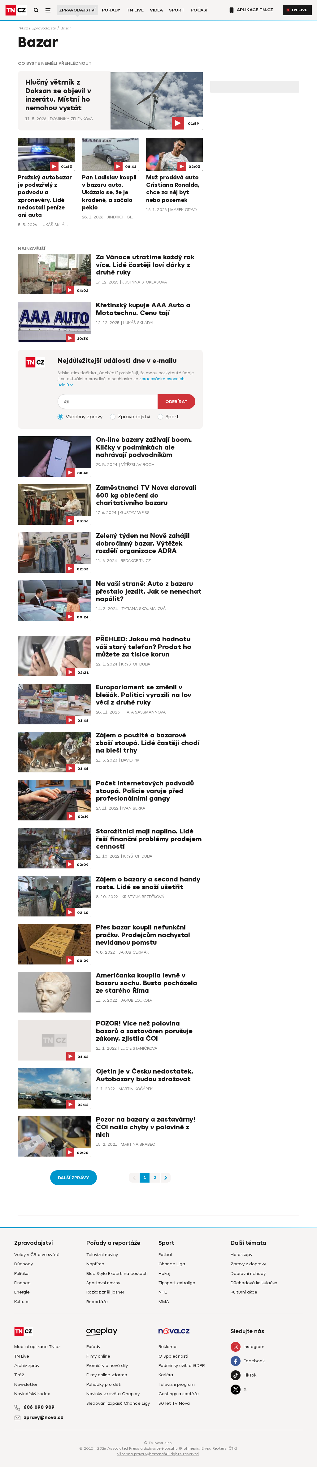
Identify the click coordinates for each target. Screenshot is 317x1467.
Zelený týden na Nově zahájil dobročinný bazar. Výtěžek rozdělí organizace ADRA (143, 543)
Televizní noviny (102, 1254)
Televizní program (176, 1384)
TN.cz (23, 28)
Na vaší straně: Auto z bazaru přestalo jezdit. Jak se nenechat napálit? (149, 591)
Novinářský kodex (32, 1393)
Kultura (21, 1301)
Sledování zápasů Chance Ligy (118, 1403)
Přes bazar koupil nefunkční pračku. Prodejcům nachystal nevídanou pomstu (143, 935)
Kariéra (165, 1374)
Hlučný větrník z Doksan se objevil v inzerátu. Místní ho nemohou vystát (58, 95)
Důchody (23, 1264)
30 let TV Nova (174, 1403)
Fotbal (165, 1254)
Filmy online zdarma (106, 1374)
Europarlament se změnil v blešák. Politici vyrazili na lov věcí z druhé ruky (143, 695)
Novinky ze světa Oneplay (113, 1393)
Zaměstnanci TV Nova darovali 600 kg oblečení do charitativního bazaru (146, 495)
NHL (162, 1292)
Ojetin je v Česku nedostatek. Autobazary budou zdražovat (144, 1075)
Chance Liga (171, 1264)
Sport (177, 10)
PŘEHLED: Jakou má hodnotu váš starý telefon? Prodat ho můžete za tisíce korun (143, 647)
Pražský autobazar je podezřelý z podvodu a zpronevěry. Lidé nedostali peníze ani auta (45, 196)
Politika (21, 1273)
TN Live (135, 10)
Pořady (111, 10)
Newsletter (25, 1384)
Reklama (167, 1346)
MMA (163, 1301)
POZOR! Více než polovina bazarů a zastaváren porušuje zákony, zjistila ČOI (144, 1031)
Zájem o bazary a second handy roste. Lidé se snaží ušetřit (148, 883)
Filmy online (98, 1356)
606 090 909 (39, 1407)
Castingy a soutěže (178, 1393)
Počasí (199, 10)
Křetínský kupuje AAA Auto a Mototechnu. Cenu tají (143, 309)
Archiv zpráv (26, 1365)
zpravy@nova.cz (43, 1417)
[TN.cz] (16, 10)
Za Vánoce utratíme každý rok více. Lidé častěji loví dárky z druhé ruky (145, 265)
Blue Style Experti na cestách (117, 1273)
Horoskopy (241, 1254)
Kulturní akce (244, 1292)
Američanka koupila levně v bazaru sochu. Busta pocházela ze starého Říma (146, 983)
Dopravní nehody (248, 1273)
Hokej (164, 1273)
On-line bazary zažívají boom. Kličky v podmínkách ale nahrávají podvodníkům (144, 447)
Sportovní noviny (103, 1282)
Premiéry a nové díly (107, 1365)
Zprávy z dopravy (248, 1264)
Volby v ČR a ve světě (36, 1254)
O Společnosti (173, 1356)
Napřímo (95, 1264)
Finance (22, 1282)
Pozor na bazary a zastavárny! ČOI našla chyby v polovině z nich (145, 1127)
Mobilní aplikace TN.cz (37, 1346)
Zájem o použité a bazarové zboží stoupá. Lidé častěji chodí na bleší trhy (147, 743)
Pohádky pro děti (103, 1384)
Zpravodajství (77, 10)
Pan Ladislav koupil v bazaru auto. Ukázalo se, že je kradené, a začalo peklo (109, 192)
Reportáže (97, 1301)
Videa (156, 10)
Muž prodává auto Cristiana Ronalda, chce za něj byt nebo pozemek (172, 188)
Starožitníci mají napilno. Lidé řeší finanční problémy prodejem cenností (149, 839)
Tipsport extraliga (176, 1282)
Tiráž (19, 1374)
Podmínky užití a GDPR (181, 1365)
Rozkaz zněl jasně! (105, 1292)
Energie (22, 1292)
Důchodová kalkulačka (254, 1282)
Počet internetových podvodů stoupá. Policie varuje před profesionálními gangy (145, 791)
